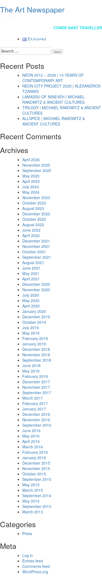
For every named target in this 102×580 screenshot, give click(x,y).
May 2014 (30, 501)
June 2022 (31, 230)
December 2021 (36, 241)
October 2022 (34, 219)
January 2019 (34, 343)
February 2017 (35, 403)
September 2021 (36, 257)
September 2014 (36, 495)
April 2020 (31, 306)
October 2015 (34, 474)
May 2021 (30, 273)
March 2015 (32, 490)
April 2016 (31, 441)
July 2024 (30, 186)
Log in (27, 555)
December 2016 (36, 414)
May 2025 (30, 176)
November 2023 (36, 197)
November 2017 (36, 387)
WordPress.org (35, 571)
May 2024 (30, 192)
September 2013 (36, 506)
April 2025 (31, 181)
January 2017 (34, 408)
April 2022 (31, 235)
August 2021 (33, 262)
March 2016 (32, 446)
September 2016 (36, 425)
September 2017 (36, 392)
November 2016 (36, 419)
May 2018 (30, 371)
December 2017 (36, 381)
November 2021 (36, 246)
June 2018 (31, 365)
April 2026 (31, 159)
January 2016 (34, 457)
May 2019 (30, 333)
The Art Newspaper (32, 9)
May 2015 (30, 484)
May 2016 (30, 436)
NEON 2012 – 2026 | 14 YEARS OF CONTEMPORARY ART (53, 77)
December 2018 (36, 349)
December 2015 (36, 463)
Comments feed (36, 566)
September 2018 (36, 360)
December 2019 (36, 316)
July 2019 (30, 327)
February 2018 (35, 376)
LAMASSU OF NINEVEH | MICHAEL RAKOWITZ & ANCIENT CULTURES (53, 99)
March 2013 (32, 511)
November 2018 (36, 354)
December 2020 (36, 284)
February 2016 (35, 452)
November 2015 (36, 468)
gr (92, 16)
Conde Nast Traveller (77, 27)
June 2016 (31, 430)
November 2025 (36, 165)
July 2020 (30, 295)
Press (27, 533)
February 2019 (35, 338)
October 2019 (34, 322)
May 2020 (30, 300)
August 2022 (33, 224)
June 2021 (31, 268)
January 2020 (34, 311)
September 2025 (36, 170)
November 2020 (36, 289)
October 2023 (34, 203)
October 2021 (34, 251)
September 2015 (36, 479)
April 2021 (31, 278)
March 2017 (32, 398)
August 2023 (33, 208)
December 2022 (36, 213)
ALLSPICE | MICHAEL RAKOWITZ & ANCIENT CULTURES (53, 121)
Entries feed (32, 560)
